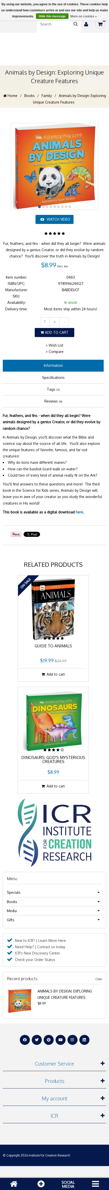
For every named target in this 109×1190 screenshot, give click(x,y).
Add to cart (56, 332)
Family (47, 95)
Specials (14, 892)
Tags (53, 389)
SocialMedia (68, 1184)
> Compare (55, 351)
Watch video (58, 219)
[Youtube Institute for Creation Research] (61, 1040)
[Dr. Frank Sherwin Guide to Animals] (53, 609)
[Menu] (95, 1184)
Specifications (53, 377)
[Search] (75, 24)
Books (29, 95)
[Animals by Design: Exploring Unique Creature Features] (19, 991)
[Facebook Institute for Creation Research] (25, 1040)
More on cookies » (83, 16)
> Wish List (54, 345)
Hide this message (52, 16)
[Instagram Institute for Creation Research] (72, 1040)
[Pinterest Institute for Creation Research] (49, 1040)
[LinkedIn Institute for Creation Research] (84, 1040)
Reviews (53, 401)
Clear (98, 979)
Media (12, 911)
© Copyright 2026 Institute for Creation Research (36, 1155)
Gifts (10, 920)
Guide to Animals (53, 646)
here (79, 512)
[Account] (86, 24)
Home (12, 95)
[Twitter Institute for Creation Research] (37, 1040)
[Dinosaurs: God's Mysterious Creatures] (53, 720)
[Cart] (100, 24)
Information (53, 365)
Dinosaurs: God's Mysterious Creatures (53, 759)
